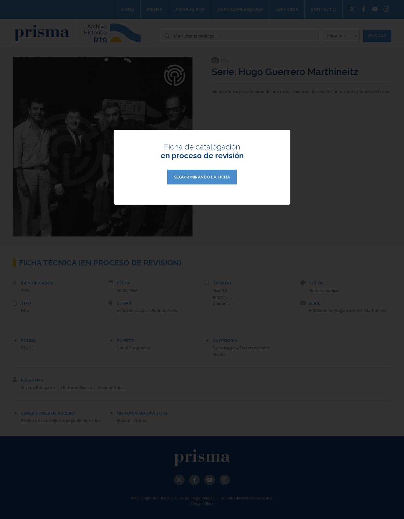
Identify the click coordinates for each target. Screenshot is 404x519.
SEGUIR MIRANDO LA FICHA (202, 177)
